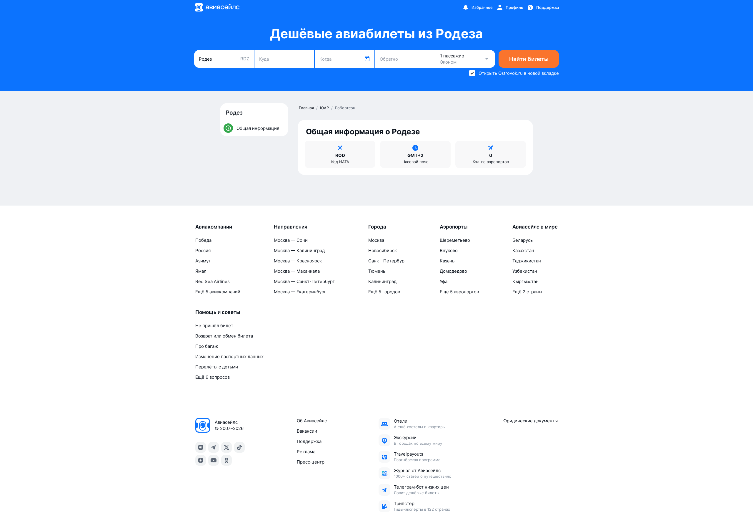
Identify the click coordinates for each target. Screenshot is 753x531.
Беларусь (522, 240)
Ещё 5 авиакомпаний (217, 292)
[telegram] (213, 447)
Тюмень (376, 271)
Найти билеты (529, 59)
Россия (203, 250)
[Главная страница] (216, 7)
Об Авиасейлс (312, 421)
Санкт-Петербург (387, 261)
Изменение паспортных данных (229, 356)
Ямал (200, 271)
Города (377, 227)
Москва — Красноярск (298, 261)
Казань (447, 261)
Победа (203, 240)
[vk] (200, 447)
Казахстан (523, 250)
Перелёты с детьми (216, 367)
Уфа (443, 281)
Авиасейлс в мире (535, 227)
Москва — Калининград (299, 250)
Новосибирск (382, 250)
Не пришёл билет (214, 325)
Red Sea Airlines (212, 281)
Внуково (449, 250)
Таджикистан (526, 261)
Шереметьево (455, 240)
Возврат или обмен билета (224, 336)
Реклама (306, 451)
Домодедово (453, 271)
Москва (376, 240)
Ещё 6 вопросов (212, 377)
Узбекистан (524, 271)
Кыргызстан (525, 281)
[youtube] (213, 460)
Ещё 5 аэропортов (459, 292)
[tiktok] (239, 447)
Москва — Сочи (291, 240)
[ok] (226, 460)
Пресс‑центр (310, 462)
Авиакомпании (213, 227)
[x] (226, 447)
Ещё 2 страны (527, 292)
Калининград (382, 281)
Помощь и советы (217, 312)
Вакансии (307, 431)
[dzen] (200, 460)
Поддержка (309, 441)
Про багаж (206, 346)
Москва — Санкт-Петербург (304, 281)
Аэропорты (454, 227)
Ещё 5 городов (384, 292)
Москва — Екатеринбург (300, 292)
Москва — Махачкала (297, 271)
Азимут (203, 261)
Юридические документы (530, 421)
